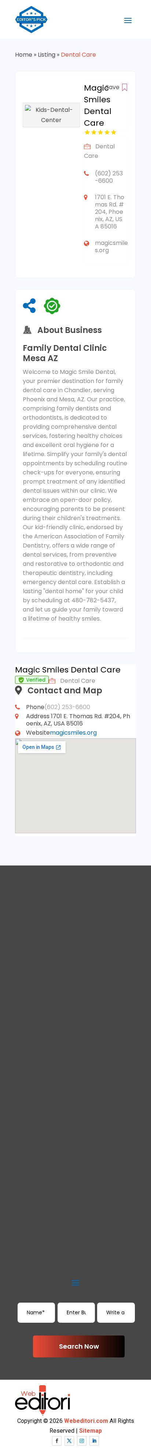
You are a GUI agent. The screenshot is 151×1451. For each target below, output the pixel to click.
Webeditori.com (86, 1420)
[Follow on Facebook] (57, 1441)
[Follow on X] (69, 1441)
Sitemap (90, 1430)
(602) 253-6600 (109, 177)
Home (23, 54)
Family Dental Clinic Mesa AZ (65, 353)
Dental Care (78, 54)
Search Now (79, 1346)
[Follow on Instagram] (81, 1441)
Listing (46, 54)
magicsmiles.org (111, 246)
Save (113, 87)
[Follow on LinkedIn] (94, 1441)
